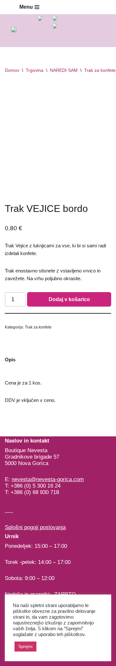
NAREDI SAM (64, 70)
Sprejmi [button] (25, 646)
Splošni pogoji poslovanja (35, 527)
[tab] (10, 360)
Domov (12, 70)
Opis (10, 359)
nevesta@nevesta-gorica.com (48, 479)
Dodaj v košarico (69, 299)
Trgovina (35, 70)
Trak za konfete (100, 70)
